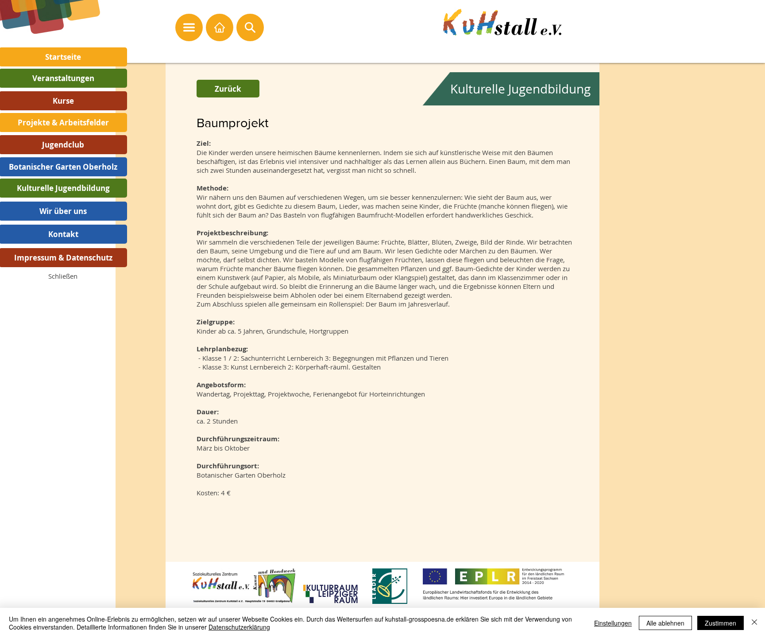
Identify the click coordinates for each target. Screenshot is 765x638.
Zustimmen (720, 623)
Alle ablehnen (665, 623)
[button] (62, 276)
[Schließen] (754, 623)
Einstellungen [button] (613, 623)
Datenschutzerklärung (239, 626)
